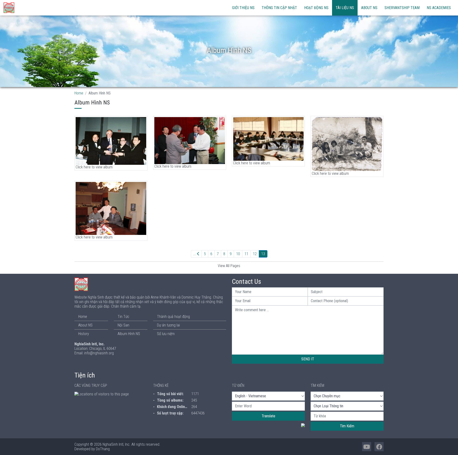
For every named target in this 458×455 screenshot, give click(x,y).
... (195, 254)
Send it (307, 359)
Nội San (123, 325)
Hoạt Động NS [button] (316, 7)
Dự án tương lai (168, 325)
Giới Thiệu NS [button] (243, 7)
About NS (369, 7)
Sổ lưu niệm (166, 333)
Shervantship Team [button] (402, 7)
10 (238, 254)
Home (78, 93)
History (83, 333)
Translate (268, 416)
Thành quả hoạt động (173, 316)
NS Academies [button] (439, 7)
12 (255, 254)
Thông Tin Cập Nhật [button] (279, 7)
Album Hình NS (129, 333)
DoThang (103, 449)
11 (246, 254)
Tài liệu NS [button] (345, 7)
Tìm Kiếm (347, 426)
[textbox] (268, 406)
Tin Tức (123, 316)
